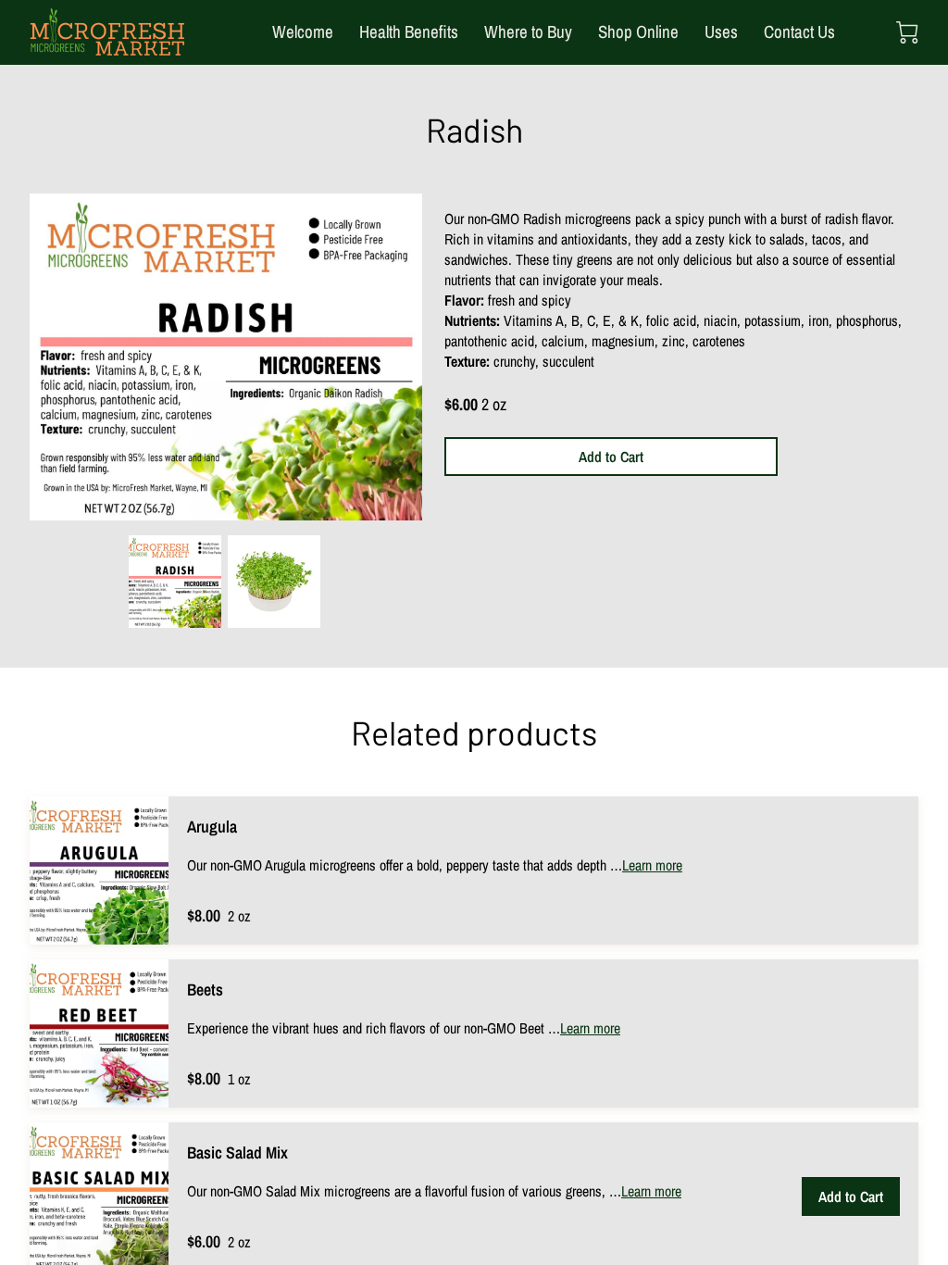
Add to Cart (611, 456)
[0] (907, 32)
